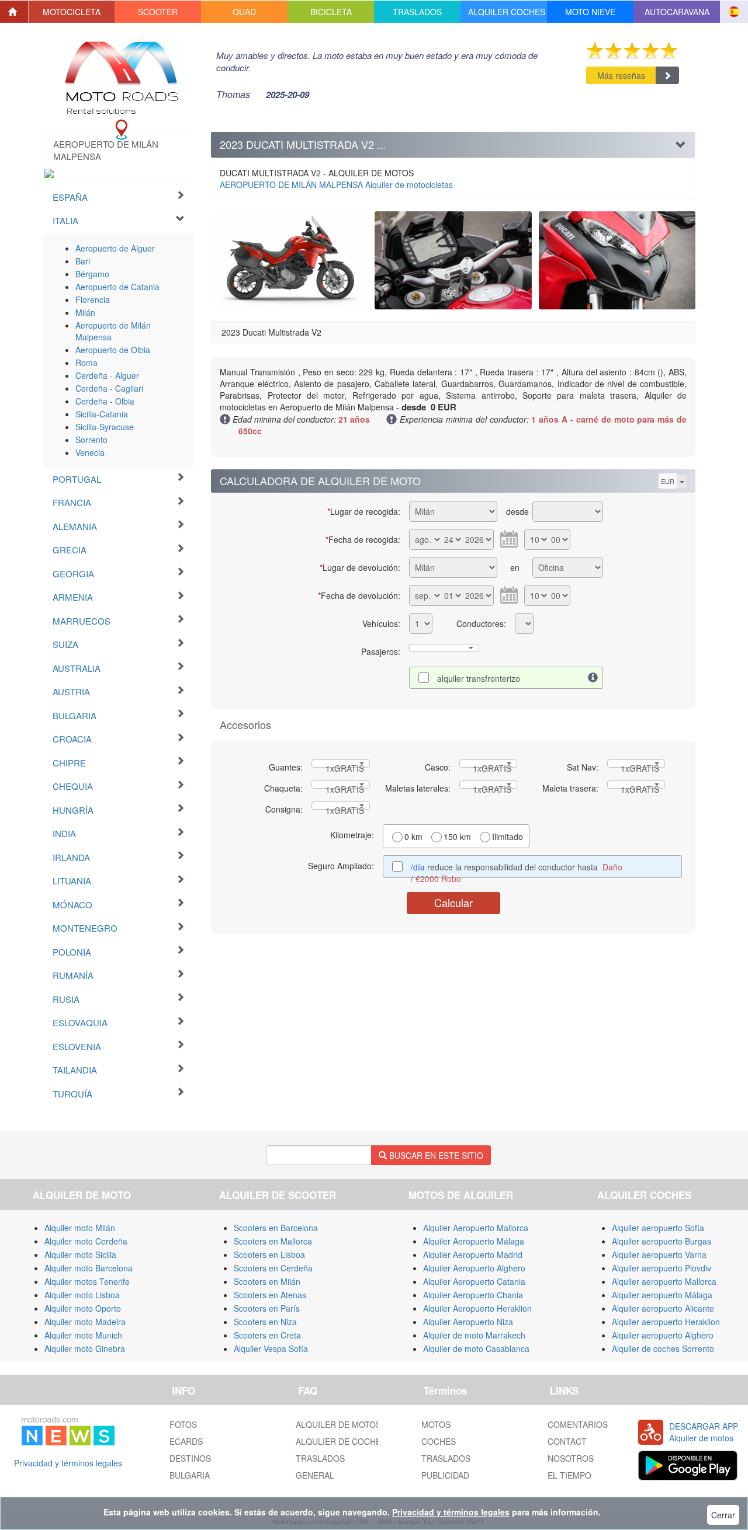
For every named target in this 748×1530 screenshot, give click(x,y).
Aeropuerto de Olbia (112, 350)
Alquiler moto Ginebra (84, 1348)
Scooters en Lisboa (269, 1254)
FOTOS (183, 1424)
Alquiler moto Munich (83, 1335)
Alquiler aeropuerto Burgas (661, 1241)
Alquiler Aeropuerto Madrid (472, 1254)
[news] (68, 1428)
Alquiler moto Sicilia (80, 1254)
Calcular (453, 902)
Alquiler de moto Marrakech (474, 1335)
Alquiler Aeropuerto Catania (474, 1281)
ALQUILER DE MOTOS (338, 1424)
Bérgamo (92, 274)
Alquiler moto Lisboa (82, 1295)
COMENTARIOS (578, 1424)
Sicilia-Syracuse (104, 427)
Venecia (90, 452)
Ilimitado (507, 836)
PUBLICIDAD (445, 1475)
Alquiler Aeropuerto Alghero (474, 1268)
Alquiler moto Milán (79, 1227)
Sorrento (91, 439)
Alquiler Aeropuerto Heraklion (477, 1308)
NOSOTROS (571, 1458)
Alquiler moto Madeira (85, 1321)
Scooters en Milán (267, 1281)
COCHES (438, 1441)
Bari (82, 261)
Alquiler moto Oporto (82, 1308)
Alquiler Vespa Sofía (271, 1348)
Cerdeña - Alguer (107, 375)
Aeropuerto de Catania (117, 286)
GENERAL (315, 1475)
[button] (72, 12)
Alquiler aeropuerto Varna (659, 1254)
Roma (86, 362)
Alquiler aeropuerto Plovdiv (661, 1268)
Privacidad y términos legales (68, 1463)
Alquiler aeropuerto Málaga (662, 1295)
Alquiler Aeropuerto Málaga (473, 1241)
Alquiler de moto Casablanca (476, 1348)
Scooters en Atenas (270, 1295)
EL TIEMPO (569, 1475)
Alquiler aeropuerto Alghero (663, 1335)
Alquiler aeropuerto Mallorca (664, 1281)
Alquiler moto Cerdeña (85, 1241)
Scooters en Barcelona (276, 1227)
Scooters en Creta (267, 1335)
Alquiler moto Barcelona (88, 1268)
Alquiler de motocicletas (336, 184)
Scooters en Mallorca (273, 1241)
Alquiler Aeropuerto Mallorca (475, 1227)
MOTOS (436, 1424)
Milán (85, 312)
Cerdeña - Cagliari (109, 388)
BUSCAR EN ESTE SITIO (435, 1155)
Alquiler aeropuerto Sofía (658, 1227)
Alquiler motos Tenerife (87, 1281)
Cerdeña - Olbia (104, 401)
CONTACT (567, 1441)
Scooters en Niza (265, 1321)
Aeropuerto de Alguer (115, 248)
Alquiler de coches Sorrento (663, 1348)
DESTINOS (190, 1458)
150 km (457, 836)
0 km (413, 836)
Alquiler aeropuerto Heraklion (666, 1321)
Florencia (92, 299)
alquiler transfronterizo (478, 678)
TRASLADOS (320, 1458)
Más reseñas (621, 75)
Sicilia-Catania (101, 414)
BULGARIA (189, 1475)
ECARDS (186, 1441)
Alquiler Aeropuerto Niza (468, 1321)
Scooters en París (267, 1308)
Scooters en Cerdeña (273, 1268)
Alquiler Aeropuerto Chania (473, 1295)
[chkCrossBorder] (593, 678)
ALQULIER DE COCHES (341, 1441)
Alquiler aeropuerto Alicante (663, 1308)
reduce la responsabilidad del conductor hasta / (516, 869)
